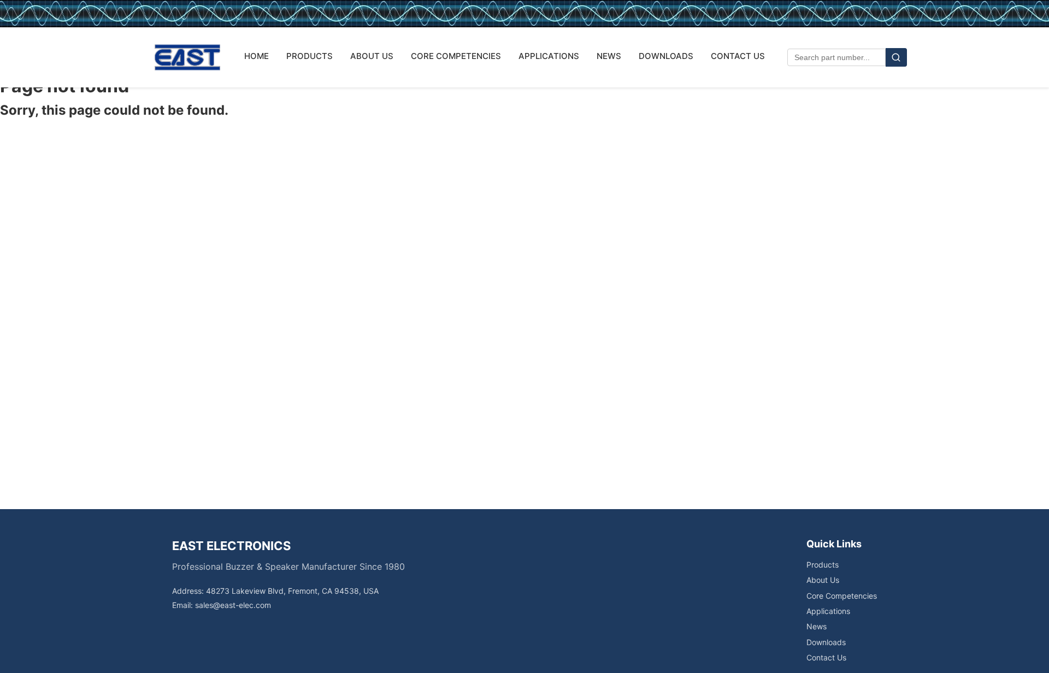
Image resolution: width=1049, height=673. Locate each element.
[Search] (896, 57)
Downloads (826, 642)
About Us (822, 580)
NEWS (609, 56)
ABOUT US (371, 56)
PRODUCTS (309, 56)
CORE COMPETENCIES (456, 56)
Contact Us (826, 657)
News (816, 626)
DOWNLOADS (666, 56)
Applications (828, 611)
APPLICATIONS (548, 56)
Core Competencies (841, 595)
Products (822, 564)
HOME (256, 56)
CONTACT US (738, 56)
